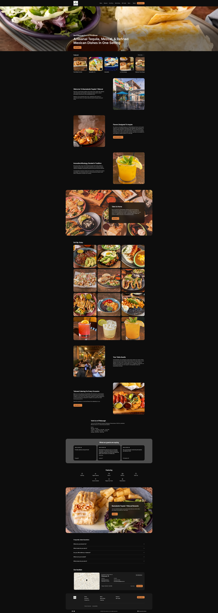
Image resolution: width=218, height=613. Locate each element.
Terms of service (87, 606)
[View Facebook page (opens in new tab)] (72, 611)
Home (85, 596)
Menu (101, 3)
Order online (139, 586)
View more (101, 455)
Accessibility (94, 606)
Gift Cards (124, 3)
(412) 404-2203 (117, 580)
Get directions (139, 575)
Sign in (134, 3)
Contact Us (86, 600)
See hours (133, 586)
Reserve (105, 3)
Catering (102, 600)
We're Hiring (117, 3)
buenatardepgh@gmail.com (119, 581)
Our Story (111, 3)
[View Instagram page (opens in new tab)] (74, 611)
